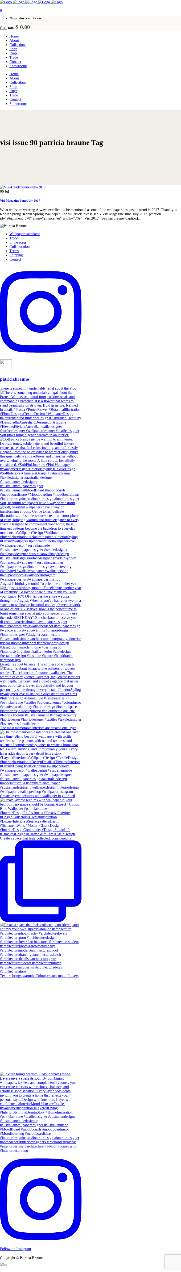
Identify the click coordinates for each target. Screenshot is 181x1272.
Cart (3, 28)
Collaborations (20, 247)
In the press (17, 242)
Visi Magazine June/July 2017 (20, 200)
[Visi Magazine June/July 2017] (23, 187)
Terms (14, 251)
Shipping (16, 255)
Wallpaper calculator (24, 234)
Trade (13, 238)
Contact (15, 259)
